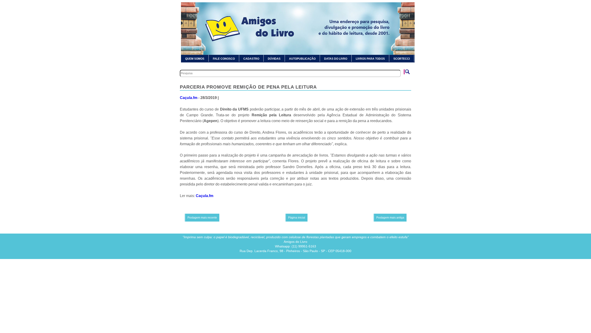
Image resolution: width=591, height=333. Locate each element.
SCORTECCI (401, 58)
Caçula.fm (188, 98)
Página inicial (296, 217)
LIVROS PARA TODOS (370, 58)
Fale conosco (224, 58)
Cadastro (251, 58)
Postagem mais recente (202, 217)
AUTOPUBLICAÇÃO (302, 58)
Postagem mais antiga (390, 217)
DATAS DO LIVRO (335, 58)
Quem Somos (194, 58)
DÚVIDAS (274, 58)
